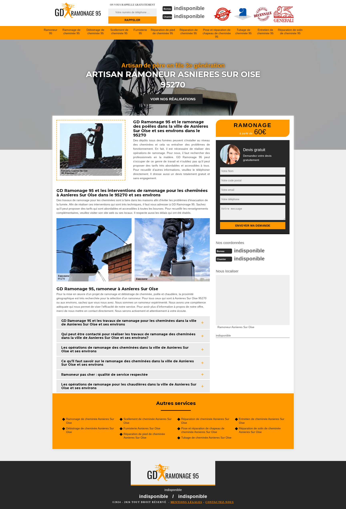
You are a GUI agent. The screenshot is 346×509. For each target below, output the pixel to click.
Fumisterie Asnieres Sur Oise (142, 428)
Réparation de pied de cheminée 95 (163, 31)
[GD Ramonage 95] (77, 13)
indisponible (189, 8)
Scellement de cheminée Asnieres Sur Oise (148, 420)
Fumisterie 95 (140, 31)
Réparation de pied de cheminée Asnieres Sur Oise (144, 435)
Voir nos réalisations (173, 99)
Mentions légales (186, 502)
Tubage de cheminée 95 (243, 31)
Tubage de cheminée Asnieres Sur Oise (206, 437)
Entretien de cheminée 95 (265, 31)
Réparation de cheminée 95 (189, 31)
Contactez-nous (219, 502)
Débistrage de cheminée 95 (95, 31)
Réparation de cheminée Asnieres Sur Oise (205, 420)
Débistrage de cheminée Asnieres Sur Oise (90, 430)
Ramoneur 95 (50, 31)
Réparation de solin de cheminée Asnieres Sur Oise (260, 430)
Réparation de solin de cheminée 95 (290, 31)
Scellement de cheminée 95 (119, 31)
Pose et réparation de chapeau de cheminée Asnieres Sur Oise (202, 430)
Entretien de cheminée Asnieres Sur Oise (261, 420)
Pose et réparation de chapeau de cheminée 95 (217, 33)
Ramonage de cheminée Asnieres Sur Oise (90, 420)
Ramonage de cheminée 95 (71, 31)
